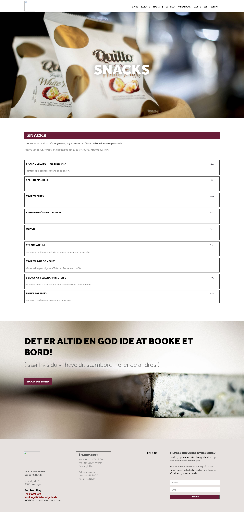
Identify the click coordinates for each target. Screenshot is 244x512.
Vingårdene (184, 7)
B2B (205, 7)
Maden (156, 7)
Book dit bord (38, 381)
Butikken (170, 7)
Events (197, 7)
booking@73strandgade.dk (40, 497)
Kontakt (215, 7)
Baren (144, 7)
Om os (135, 7)
